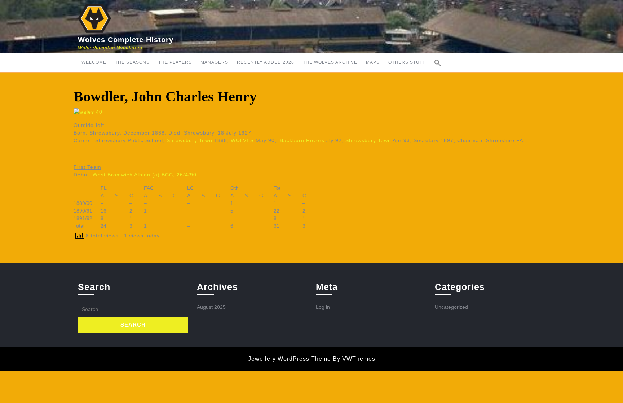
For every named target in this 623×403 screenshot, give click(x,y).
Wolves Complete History (125, 40)
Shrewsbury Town (189, 140)
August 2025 (211, 307)
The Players (175, 62)
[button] (437, 63)
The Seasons (132, 62)
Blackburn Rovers (301, 140)
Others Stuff (406, 62)
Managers (214, 62)
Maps (373, 62)
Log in (323, 307)
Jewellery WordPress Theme (289, 359)
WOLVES (241, 140)
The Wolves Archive (330, 62)
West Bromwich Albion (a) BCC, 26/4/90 (144, 175)
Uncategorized (451, 307)
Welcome (93, 62)
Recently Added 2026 (265, 62)
